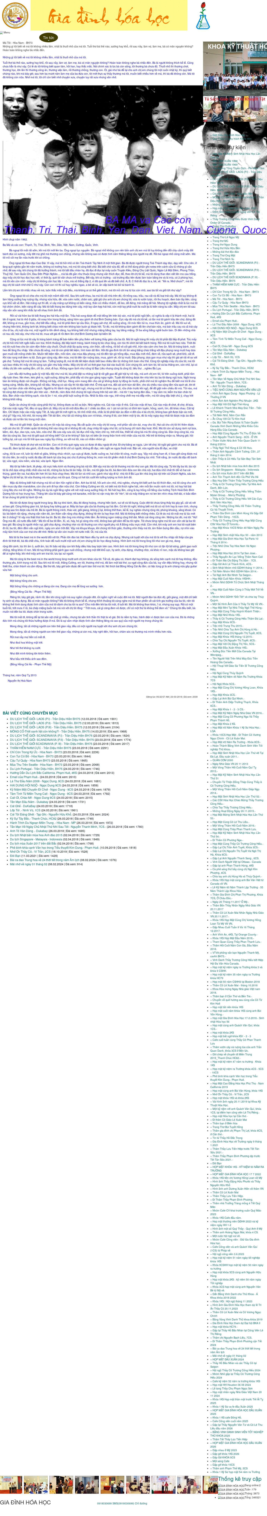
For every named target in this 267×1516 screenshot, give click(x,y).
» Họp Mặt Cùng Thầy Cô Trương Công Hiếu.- (236, 843)
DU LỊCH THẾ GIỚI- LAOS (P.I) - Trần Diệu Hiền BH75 (45, 719)
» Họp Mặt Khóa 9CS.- (223, 622)
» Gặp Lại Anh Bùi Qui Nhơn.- (227, 698)
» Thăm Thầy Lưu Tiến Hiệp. (227, 1196)
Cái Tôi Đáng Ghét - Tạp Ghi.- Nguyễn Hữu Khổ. (41, 814)
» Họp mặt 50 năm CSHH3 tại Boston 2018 (235, 981)
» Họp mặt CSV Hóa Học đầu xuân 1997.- (234, 208)
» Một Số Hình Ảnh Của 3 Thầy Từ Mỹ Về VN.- (237, 604)
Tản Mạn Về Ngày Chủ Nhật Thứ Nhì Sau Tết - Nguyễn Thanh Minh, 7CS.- (58, 827)
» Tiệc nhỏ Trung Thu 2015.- (226, 626)
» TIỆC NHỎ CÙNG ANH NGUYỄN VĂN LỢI (235, 389)
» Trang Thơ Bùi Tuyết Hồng (226, 1127)
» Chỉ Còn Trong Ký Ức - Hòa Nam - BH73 (234, 291)
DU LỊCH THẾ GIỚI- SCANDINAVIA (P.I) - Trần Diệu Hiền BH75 (51, 735)
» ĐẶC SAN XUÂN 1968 (224, 161)
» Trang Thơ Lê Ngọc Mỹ (224, 237)
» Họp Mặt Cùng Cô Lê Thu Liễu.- (229, 822)
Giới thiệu (30, 37)
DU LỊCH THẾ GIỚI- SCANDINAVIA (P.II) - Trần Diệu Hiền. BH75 (52, 740)
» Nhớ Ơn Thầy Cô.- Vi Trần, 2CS (229, 1094)
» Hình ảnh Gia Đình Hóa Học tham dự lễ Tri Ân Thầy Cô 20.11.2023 (235, 1306)
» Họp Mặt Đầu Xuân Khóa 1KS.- (229, 647)
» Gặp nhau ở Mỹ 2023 (223, 1450)
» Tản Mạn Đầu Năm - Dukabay (228, 350)
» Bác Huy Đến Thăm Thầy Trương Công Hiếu (237, 480)
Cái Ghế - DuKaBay (23, 806)
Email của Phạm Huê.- (24, 777)
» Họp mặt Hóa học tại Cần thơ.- (229, 1116)
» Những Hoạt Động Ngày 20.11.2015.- (233, 811)
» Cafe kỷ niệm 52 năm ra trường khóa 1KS (235, 1381)
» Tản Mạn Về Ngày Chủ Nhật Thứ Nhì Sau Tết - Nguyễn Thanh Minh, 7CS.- (235, 380)
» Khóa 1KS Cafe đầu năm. (226, 1217)
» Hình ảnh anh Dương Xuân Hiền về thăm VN (237, 1188)
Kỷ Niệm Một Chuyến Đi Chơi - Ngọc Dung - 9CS (42, 789)
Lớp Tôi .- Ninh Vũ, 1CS (25, 810)
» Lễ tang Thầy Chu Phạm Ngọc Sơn (231, 1388)
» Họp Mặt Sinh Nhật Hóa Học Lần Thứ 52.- (235, 796)
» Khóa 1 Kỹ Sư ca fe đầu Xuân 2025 (231, 1406)
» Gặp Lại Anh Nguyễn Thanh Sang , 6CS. (234, 858)
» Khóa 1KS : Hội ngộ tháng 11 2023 (231, 1301)
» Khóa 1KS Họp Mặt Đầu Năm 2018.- (232, 938)
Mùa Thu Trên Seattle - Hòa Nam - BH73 (36, 764)
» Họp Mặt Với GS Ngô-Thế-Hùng (229, 404)
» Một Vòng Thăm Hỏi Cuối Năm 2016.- (233, 825)
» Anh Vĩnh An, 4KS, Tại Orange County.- (234, 934)
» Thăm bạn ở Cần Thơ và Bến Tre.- (231, 996)
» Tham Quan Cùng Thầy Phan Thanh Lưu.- (236, 941)
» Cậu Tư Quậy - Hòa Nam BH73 (229, 302)
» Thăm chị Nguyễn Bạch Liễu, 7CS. (231, 1337)
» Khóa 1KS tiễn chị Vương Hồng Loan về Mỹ (236, 1178)
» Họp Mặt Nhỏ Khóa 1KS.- (225, 615)
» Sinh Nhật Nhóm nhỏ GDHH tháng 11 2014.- (237, 567)
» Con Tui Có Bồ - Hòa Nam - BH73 (230, 295)
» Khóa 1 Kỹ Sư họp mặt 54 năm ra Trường (235, 1472)
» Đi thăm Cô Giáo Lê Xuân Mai (228, 1119)
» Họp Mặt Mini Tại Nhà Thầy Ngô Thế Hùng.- (236, 607)
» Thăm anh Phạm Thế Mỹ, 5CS (229, 1468)
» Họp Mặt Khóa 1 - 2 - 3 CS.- (227, 709)
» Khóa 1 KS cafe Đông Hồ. (226, 1417)
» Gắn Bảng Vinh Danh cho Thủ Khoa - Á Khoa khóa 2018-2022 (234, 1295)
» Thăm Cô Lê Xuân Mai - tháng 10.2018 (234, 985)
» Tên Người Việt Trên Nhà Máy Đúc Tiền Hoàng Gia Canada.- (234, 660)
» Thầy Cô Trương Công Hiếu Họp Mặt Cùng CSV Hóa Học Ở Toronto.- (236, 522)
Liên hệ (65, 37)
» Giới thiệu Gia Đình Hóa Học (227, 135)
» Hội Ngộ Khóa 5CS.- (223, 684)
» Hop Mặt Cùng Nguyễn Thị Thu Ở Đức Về (235, 433)
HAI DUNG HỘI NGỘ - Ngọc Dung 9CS (35, 785)
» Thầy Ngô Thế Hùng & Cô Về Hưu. (231, 448)
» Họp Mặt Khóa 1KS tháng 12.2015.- (231, 636)
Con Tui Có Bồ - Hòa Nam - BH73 (32, 756)
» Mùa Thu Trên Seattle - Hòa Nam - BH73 (235, 306)
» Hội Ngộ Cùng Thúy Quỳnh (227, 673)
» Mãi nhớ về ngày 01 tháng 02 (228, 1355)
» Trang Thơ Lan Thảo (223, 233)
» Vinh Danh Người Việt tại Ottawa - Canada (235, 862)
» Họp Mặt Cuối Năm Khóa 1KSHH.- (231, 578)
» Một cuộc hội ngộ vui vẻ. (225, 1236)
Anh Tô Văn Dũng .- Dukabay (29, 831)
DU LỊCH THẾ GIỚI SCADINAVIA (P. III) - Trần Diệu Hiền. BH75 (51, 744)
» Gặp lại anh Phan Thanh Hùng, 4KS (232, 865)
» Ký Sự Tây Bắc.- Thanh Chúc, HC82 (232, 368)
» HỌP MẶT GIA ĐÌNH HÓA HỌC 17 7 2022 (235, 1174)
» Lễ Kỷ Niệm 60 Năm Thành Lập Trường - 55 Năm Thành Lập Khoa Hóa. (236, 889)
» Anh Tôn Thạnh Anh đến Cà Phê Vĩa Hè (234, 477)
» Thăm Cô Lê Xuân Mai (224, 1192)
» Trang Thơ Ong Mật (222, 255)
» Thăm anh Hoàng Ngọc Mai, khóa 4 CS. (234, 1232)
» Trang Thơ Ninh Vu (222, 259)
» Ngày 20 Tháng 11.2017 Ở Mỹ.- (229, 902)
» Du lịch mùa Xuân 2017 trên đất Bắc (232, 473)
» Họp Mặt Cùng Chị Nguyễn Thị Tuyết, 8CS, (236, 633)
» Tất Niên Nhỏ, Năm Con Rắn (228, 415)
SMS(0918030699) (123, 1503)
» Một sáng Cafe (219, 1461)
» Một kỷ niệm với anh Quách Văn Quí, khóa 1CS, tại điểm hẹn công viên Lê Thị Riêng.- (235, 1110)
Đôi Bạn (15, 856)
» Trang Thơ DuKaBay (223, 226)
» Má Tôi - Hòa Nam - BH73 (226, 299)
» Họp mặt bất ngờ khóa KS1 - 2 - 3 (230, 1036)
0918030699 (104, 1503)
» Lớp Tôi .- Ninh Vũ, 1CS (225, 357)
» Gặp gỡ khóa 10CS (222, 1464)
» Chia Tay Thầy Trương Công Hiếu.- (231, 807)
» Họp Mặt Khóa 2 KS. (223, 724)
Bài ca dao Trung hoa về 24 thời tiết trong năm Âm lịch (44, 860)
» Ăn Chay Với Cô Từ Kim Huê (227, 419)
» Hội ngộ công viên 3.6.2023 (227, 1254)
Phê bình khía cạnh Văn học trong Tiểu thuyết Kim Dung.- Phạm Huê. (54, 847)
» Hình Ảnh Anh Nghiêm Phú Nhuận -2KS (234, 400)
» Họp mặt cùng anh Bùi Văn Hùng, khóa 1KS (236, 1090)
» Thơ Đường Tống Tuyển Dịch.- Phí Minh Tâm (237, 168)
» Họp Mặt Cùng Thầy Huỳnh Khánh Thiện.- (235, 611)
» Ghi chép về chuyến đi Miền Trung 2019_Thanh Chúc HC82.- (231, 1056)
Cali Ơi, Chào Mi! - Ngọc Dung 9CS (33, 797)
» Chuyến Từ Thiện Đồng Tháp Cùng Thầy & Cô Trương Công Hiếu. (236, 783)
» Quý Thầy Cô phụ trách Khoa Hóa (231, 138)
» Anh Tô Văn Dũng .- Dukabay (228, 386)
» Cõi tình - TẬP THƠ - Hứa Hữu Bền (231, 193)
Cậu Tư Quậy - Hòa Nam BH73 (30, 760)
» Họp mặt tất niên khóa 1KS (226, 1007)
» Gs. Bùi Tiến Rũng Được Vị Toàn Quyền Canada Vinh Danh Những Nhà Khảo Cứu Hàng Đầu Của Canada (234, 426)
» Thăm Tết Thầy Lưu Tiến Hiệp (228, 1439)
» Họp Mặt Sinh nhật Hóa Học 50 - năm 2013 (236, 535)
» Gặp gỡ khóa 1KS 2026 (224, 1454)
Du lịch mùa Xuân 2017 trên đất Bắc (33, 843)
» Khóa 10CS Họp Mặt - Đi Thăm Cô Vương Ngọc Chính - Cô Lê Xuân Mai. (235, 736)
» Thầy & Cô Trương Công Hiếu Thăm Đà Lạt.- (237, 618)
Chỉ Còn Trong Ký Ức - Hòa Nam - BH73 (36, 752)
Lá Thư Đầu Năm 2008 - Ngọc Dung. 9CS (37, 781)
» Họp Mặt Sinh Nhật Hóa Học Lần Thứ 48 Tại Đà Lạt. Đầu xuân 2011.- (236, 754)
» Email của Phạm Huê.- (224, 320)
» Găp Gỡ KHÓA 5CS (222, 1457)
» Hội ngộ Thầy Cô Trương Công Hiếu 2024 (235, 1370)
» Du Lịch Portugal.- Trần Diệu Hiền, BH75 (234, 310)
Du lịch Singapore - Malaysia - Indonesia (36, 839)
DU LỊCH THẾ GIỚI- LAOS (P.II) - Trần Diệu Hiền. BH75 (46, 723)
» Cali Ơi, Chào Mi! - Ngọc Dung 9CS (231, 346)
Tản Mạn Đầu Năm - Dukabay (29, 802)
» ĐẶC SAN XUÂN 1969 (224, 164)
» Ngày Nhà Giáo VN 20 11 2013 (229, 764)
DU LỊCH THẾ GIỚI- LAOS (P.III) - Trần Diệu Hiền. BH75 (46, 727)
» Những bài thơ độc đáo (224, 251)
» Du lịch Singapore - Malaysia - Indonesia (234, 469)
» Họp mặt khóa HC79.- (224, 1326)
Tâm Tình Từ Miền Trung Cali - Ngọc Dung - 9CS (41, 794)
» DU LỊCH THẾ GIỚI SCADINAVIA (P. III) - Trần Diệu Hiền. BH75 (234, 279)
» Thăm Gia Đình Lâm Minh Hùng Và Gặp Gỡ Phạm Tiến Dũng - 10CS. (236, 515)
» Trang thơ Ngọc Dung (223, 244)
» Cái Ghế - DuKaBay (222, 353)
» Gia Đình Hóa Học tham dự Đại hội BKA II (235, 1323)
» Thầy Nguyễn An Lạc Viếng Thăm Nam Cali (236, 557)
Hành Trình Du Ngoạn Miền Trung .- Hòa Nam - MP (43, 823)
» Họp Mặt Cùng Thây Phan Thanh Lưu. (233, 829)
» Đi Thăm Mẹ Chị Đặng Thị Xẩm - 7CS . (233, 560)
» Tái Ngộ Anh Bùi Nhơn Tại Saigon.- (231, 575)
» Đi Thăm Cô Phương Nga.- (226, 840)
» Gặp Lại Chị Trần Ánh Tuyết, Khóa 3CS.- (234, 847)
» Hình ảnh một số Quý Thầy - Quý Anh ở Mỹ (236, 1228)
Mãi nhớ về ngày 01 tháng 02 (28, 864)
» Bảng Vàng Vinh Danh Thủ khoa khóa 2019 (236, 1319)
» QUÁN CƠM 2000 (221, 760)
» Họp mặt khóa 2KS (222, 1032)
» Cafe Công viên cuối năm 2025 (229, 1421)
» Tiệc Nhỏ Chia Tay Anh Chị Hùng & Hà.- (234, 629)
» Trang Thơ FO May (222, 230)
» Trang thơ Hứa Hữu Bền (225, 248)
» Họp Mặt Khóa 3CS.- (223, 695)
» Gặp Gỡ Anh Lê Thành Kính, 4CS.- (231, 564)
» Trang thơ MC (219, 241)
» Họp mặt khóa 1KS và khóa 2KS (229, 1098)
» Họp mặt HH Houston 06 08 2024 (230, 1385)
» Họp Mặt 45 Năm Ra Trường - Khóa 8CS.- (235, 742)
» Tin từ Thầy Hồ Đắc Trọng (226, 1138)
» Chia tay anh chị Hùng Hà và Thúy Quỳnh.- (236, 876)
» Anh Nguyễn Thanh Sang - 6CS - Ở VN (233, 437)
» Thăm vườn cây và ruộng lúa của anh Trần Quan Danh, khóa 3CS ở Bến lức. (236, 1048)
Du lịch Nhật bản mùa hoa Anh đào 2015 (36, 835)
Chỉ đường (141, 1503)
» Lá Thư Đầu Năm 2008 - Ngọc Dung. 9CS (235, 324)
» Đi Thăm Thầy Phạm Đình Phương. (231, 1199)
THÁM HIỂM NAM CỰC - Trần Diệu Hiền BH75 (41, 748)
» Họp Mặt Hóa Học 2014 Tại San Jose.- (233, 553)
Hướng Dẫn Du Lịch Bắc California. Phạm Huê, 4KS (43, 773)
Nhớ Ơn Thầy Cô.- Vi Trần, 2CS (30, 851)
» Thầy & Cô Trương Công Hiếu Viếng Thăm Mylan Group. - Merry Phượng (235, 493)
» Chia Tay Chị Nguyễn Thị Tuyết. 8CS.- (233, 640)
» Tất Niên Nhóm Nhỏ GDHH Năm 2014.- (234, 571)
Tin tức (48, 38)
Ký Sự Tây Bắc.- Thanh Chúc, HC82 (33, 818)
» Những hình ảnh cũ (222, 204)
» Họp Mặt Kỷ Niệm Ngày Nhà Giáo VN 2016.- (236, 713)
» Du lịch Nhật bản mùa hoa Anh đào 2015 (234, 466)
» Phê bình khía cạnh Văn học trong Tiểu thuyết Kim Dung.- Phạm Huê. (234, 1077)
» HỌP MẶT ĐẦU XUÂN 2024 (227, 1359)
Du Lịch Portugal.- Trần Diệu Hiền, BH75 (36, 769)
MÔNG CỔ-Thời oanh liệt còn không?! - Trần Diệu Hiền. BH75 (50, 731)
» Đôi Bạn (216, 1163)
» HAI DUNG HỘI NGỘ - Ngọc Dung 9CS (234, 328)
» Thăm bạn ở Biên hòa (223, 1123)
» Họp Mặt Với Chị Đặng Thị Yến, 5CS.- (233, 644)
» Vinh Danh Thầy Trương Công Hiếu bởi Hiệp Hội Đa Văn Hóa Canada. (236, 961)
